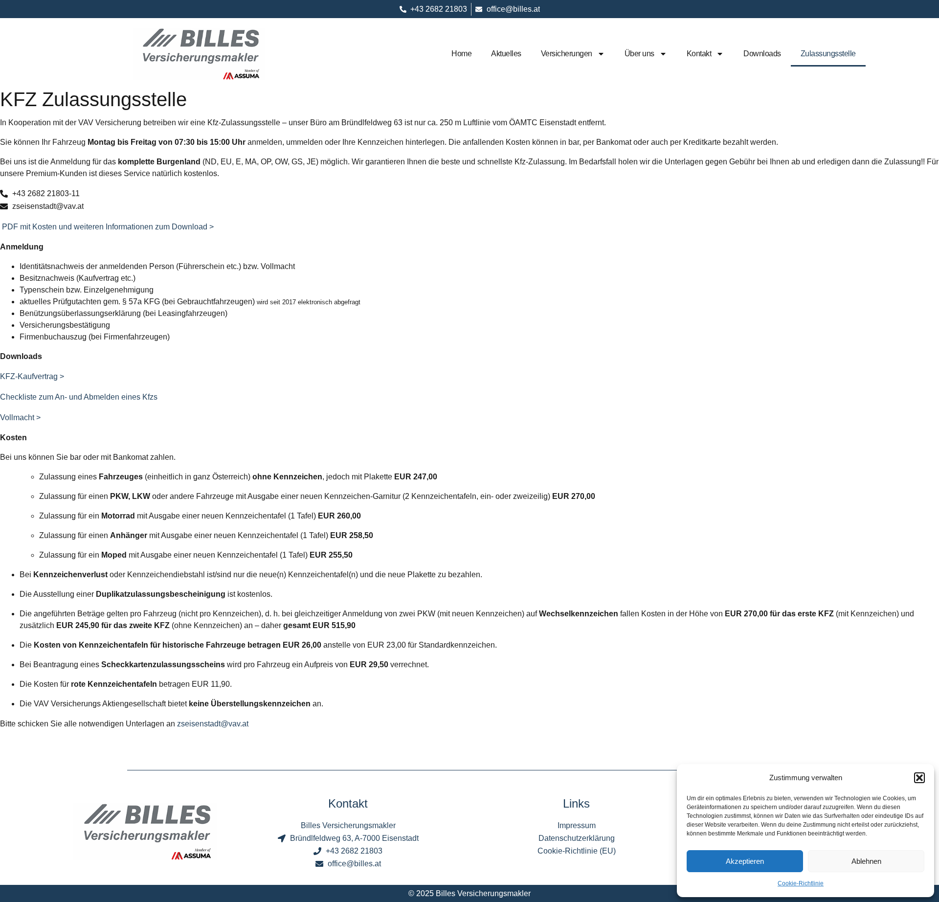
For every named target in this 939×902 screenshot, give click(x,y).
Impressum (577, 825)
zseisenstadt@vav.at (212, 724)
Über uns (639, 53)
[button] (919, 778)
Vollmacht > (20, 417)
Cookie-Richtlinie (801, 883)
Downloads (762, 53)
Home (461, 53)
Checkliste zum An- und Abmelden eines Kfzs (78, 397)
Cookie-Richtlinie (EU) (576, 851)
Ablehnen (866, 861)
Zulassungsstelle (828, 53)
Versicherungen (566, 53)
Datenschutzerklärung (576, 838)
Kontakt (699, 53)
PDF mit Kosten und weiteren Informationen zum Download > (107, 227)
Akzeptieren (745, 861)
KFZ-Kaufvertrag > (32, 376)
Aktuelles (506, 53)
